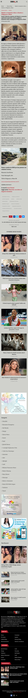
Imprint (16, 637)
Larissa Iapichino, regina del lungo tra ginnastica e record (18, 589)
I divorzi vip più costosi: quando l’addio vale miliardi (17, 581)
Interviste (5, 454)
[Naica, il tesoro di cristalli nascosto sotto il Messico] (14, 342)
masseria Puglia (5, 203)
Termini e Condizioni (19, 641)
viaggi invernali (5, 210)
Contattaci (17, 635)
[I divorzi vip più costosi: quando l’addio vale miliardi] (14, 292)
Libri (3, 458)
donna (12, 199)
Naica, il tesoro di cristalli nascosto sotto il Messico (18, 598)
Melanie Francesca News (9, 467)
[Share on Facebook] (14, 216)
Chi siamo (3, 637)
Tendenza (3, 653)
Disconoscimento (5, 641)
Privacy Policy (18, 639)
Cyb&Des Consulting (17, 692)
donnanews (4, 201)
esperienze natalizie (14, 201)
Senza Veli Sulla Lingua (8, 484)
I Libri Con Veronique (8, 451)
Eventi (4, 438)
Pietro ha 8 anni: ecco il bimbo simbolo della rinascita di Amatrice (18, 573)
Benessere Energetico (8, 424)
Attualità (4, 421)
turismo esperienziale (7, 208)
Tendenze (5, 487)
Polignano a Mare (6, 206)
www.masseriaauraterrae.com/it (10, 181)
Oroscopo (5, 477)
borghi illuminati (16, 196)
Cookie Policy (4, 639)
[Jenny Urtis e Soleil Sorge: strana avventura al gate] (14, 243)
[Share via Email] (23, 216)
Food (3, 441)
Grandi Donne (6, 444)
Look (3, 464)
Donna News (9, 6)
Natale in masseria (15, 203)
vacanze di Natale (18, 208)
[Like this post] (11, 216)
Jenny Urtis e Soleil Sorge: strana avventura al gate (11, 565)
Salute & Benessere (5, 655)
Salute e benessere (7, 481)
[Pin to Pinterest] (20, 216)
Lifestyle (4, 461)
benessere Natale (6, 196)
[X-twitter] (17, 695)
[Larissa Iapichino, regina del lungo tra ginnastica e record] (14, 317)
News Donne (5, 474)
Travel (4, 491)
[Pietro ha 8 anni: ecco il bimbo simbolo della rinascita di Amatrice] (14, 267)
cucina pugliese (5, 199)
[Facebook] (11, 695)
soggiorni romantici (16, 206)
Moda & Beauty (6, 471)
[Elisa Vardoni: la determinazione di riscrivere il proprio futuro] (14, 367)
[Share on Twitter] (17, 216)
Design (4, 431)
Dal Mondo (5, 428)
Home (2, 6)
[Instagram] (14, 695)
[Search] (26, 1)
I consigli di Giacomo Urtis (9, 448)
